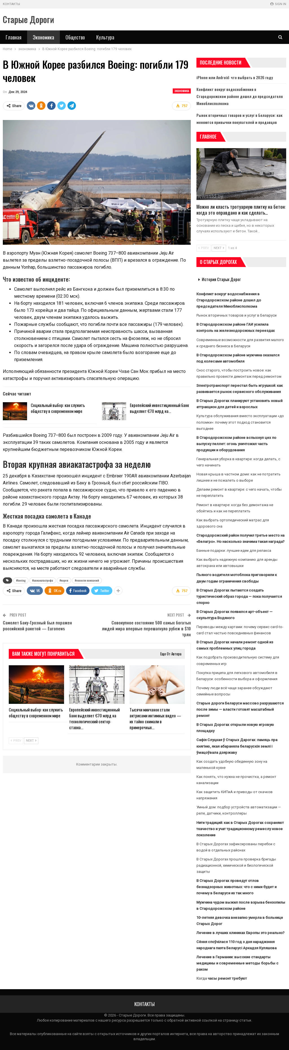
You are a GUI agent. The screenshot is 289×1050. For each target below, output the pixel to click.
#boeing (21, 580)
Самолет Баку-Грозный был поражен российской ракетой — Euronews (37, 625)
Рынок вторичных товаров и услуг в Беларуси (236, 315)
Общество (75, 37)
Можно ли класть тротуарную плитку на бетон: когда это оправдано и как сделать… (241, 209)
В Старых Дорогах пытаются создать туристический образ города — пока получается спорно (239, 596)
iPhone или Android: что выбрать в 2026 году (234, 77)
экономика (181, 91)
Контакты (11, 4)
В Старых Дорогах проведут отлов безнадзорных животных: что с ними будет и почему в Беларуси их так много (236, 886)
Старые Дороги (28, 19)
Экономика (43, 37)
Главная (13, 37)
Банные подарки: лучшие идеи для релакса (233, 550)
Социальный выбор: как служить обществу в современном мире (58, 408)
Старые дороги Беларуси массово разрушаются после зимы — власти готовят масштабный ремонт (240, 709)
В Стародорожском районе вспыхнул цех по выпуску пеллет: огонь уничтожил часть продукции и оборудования (236, 443)
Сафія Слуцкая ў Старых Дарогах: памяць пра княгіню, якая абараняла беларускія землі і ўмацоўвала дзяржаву (236, 746)
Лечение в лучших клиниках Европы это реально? (240, 933)
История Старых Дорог (221, 279)
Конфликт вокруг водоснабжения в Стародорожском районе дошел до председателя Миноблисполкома (239, 96)
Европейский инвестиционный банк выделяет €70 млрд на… (159, 408)
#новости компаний (87, 580)
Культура (105, 37)
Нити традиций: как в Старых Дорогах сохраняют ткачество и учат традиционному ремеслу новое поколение (240, 828)
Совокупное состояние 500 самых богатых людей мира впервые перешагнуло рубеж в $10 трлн (146, 628)
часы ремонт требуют (227, 978)
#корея (64, 580)
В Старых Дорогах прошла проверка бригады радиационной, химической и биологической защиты (236, 865)
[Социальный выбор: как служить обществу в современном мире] (15, 411)
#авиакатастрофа (42, 580)
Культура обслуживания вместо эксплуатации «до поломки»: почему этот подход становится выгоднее (240, 422)
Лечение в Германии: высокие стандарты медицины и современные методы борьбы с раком (237, 963)
